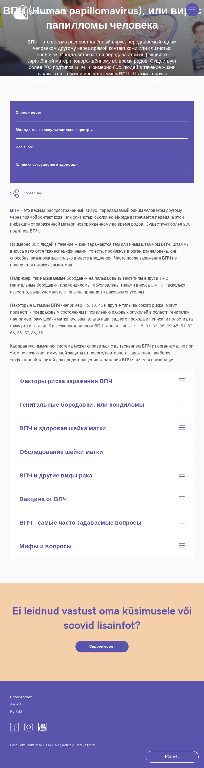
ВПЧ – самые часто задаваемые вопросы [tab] (80, 523)
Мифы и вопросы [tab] (45, 546)
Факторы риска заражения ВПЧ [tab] (65, 381)
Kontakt (16, 711)
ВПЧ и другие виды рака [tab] (55, 476)
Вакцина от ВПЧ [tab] (43, 499)
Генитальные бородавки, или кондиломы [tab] (81, 405)
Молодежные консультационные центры (54, 130)
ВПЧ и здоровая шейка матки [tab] (62, 428)
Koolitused (24, 147)
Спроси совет (29, 113)
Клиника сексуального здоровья (47, 164)
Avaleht (15, 704)
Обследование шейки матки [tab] (61, 452)
